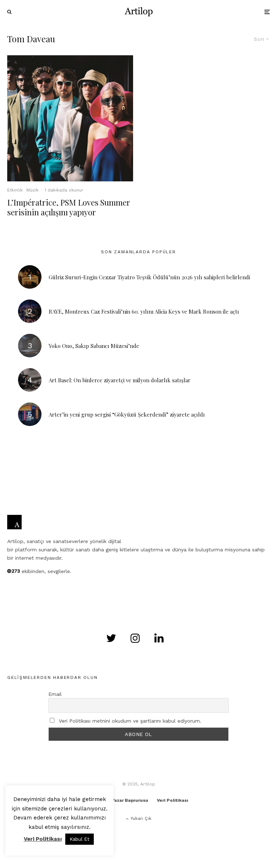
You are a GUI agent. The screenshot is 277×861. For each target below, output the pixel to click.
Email (55, 694)
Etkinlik (15, 190)
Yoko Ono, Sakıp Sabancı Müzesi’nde (94, 346)
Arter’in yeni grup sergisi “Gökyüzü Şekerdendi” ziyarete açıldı (127, 414)
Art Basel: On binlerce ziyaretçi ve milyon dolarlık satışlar (119, 380)
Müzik (32, 190)
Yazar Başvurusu (130, 800)
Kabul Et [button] (79, 839)
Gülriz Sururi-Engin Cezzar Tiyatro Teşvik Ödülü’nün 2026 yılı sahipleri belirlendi (149, 277)
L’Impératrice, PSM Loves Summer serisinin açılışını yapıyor (68, 207)
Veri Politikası (172, 800)
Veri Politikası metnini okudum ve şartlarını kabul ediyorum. (130, 721)
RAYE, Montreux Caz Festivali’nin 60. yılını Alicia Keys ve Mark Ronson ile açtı (144, 311)
